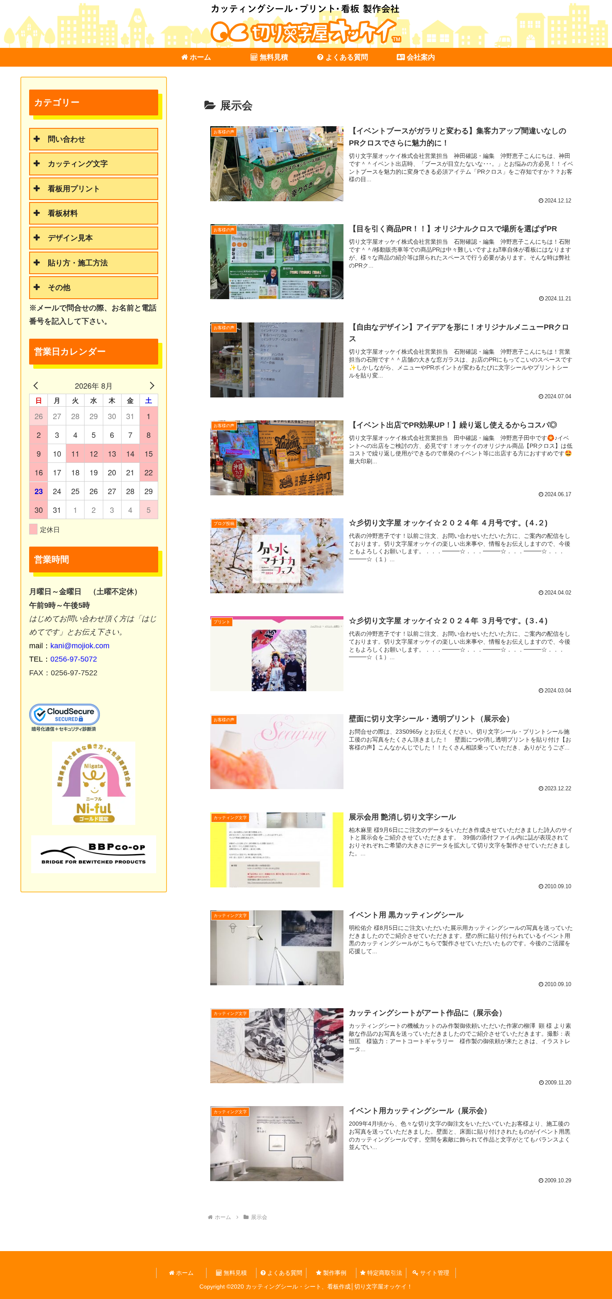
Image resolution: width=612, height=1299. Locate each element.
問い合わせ (66, 139)
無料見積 (234, 1272)
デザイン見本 (70, 238)
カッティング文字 (78, 164)
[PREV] (37, 385)
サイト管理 (433, 1272)
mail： (69, 646)
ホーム (184, 1272)
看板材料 (63, 213)
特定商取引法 (384, 1272)
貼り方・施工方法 (78, 263)
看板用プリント (74, 189)
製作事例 (333, 1272)
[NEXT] (150, 385)
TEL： (63, 659)
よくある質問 (284, 1272)
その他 (59, 287)
